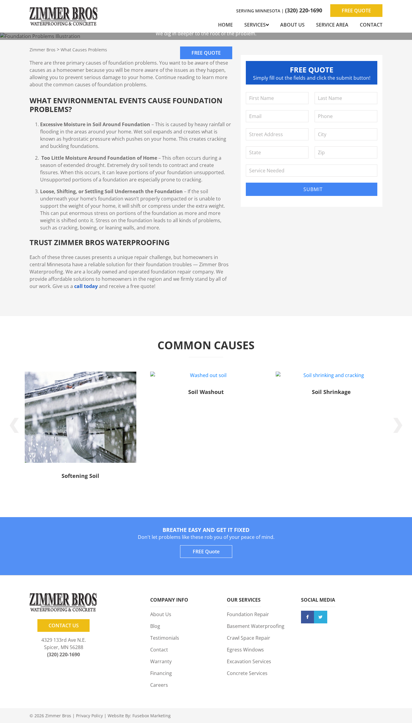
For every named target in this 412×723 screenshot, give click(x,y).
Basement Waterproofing (255, 626)
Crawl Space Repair (248, 638)
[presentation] (14, 425)
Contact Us (64, 625)
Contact (371, 24)
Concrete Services (247, 673)
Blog (155, 626)
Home (225, 24)
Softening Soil (80, 475)
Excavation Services (249, 661)
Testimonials (164, 638)
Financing (161, 673)
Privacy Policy (89, 715)
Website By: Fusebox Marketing (139, 715)
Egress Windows (245, 649)
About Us (292, 24)
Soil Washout (206, 391)
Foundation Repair (248, 614)
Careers (159, 685)
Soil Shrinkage (331, 391)
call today (86, 286)
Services (255, 24)
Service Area (332, 24)
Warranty (161, 661)
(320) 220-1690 (303, 10)
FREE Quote (356, 10)
